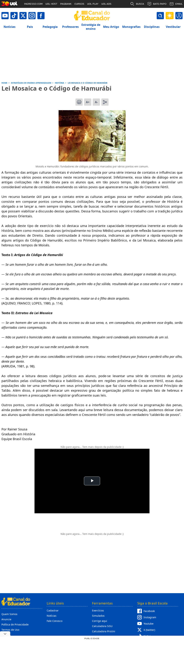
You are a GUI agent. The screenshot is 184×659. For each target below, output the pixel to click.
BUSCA (140, 4)
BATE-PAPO (159, 4)
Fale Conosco (54, 621)
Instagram (150, 617)
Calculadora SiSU (102, 626)
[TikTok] (14, 15)
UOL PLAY (92, 4)
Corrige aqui (99, 621)
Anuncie (6, 619)
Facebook (149, 611)
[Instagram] (32, 15)
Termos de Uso (10, 629)
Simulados (98, 615)
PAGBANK (66, 4)
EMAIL (179, 4)
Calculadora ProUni (103, 631)
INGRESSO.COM (33, 4)
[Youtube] (5, 15)
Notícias (51, 615)
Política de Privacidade (15, 624)
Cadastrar (53, 610)
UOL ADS (106, 4)
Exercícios (98, 610)
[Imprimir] (79, 102)
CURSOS (79, 4)
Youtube (148, 623)
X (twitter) (149, 630)
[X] (23, 15)
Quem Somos (9, 614)
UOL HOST (51, 4)
